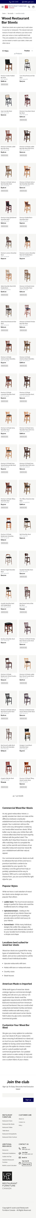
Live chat (14, 2)
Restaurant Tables (7, 1127)
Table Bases (5, 1130)
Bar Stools (10, 13)
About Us (21, 1119)
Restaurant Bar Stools (8, 1124)
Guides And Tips (6, 1156)
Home (4, 13)
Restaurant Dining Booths (9, 1134)
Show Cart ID (26, 1164)
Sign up (28, 1100)
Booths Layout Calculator (9, 1165)
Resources (5, 1150)
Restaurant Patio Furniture (9, 1137)
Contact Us (22, 1122)
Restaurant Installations (9, 1153)
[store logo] (15, 6)
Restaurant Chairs (7, 1121)
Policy (20, 1125)
